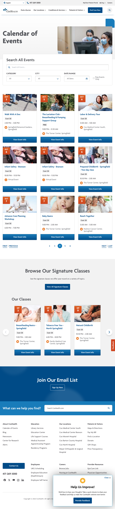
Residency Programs (39, 448)
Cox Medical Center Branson (70, 432)
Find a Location (94, 436)
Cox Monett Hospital (67, 436)
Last (110, 246)
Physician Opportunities (97, 472)
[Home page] (10, 10)
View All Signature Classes (57, 287)
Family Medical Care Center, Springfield (58, 342)
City (37, 73)
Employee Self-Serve (39, 480)
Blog (4, 432)
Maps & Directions (95, 428)
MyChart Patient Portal (90, 3)
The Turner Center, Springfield (58, 133)
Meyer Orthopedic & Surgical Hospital (71, 450)
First (5, 246)
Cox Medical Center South (70, 428)
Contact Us (13, 466)
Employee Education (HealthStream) (39, 474)
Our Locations (39, 10)
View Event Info (24, 140)
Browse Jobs (64, 468)
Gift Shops (92, 445)
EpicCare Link (93, 468)
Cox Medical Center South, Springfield (94, 128)
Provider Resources (95, 464)
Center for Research (11, 440)
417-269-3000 (35, 3)
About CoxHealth (10, 424)
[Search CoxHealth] (109, 10)
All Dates (70, 79)
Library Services (37, 428)
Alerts (5, 445)
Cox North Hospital (67, 445)
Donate (91, 440)
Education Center (38, 432)
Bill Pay (102, 3)
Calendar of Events (10, 428)
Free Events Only (99, 78)
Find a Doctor (26, 10)
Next (104, 246)
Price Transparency (95, 449)
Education (35, 424)
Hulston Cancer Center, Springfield (93, 230)
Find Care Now (95, 10)
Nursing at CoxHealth (67, 472)
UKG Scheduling (37, 468)
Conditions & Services (57, 10)
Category (11, 73)
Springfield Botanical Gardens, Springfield (20, 128)
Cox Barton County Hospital (70, 440)
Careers (109, 3)
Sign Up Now (57, 387)
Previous (13, 246)
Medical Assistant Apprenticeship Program (40, 442)
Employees (35, 464)
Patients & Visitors (76, 10)
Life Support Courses (39, 436)
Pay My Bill (92, 432)
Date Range (69, 73)
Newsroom (7, 436)
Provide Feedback (82, 500)
